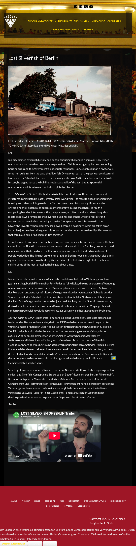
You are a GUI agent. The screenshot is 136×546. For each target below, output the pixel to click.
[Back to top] (113, 358)
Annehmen (34, 543)
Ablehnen (50, 543)
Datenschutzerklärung (13, 543)
